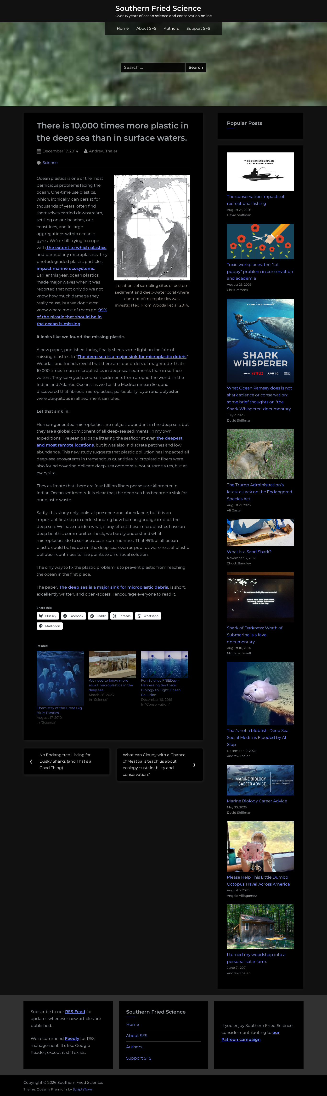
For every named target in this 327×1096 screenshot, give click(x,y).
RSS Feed (75, 1011)
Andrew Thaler (103, 150)
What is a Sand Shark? (249, 551)
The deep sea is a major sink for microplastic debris (113, 587)
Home (123, 28)
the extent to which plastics (76, 247)
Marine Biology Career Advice (257, 801)
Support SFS (198, 28)
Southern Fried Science (158, 8)
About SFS (146, 28)
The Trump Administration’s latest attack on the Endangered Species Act (259, 491)
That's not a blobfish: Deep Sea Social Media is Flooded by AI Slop (257, 737)
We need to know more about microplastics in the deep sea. (111, 685)
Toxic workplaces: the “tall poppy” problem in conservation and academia (260, 271)
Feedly (72, 1038)
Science (50, 162)
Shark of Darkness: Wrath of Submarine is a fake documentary (254, 635)
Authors (171, 28)
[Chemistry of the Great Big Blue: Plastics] (60, 678)
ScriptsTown (83, 1089)
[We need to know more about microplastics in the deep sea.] (112, 664)
